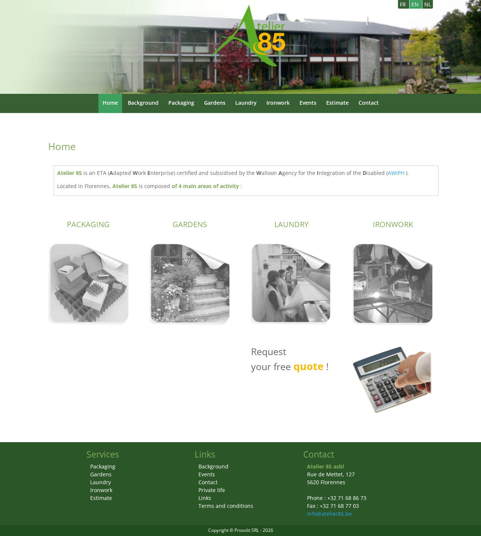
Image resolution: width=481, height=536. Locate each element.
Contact (368, 102)
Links (204, 497)
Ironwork (278, 102)
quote (308, 366)
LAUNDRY (291, 224)
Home (110, 102)
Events (307, 102)
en (415, 4)
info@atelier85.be (329, 513)
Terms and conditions (225, 505)
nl (427, 4)
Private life (211, 490)
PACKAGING (88, 224)
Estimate (337, 102)
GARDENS (189, 224)
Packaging (181, 102)
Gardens (214, 102)
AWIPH (396, 172)
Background (143, 102)
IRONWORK (393, 224)
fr (403, 4)
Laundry (246, 102)
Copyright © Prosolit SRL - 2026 (240, 530)
